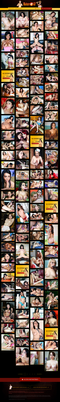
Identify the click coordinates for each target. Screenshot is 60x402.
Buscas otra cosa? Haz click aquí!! (40, 387)
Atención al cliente (17, 392)
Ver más (24, 391)
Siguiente (39, 374)
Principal (10, 391)
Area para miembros (19, 8)
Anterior (20, 374)
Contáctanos (25, 392)
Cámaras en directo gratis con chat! (19, 387)
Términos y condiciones (12, 392)
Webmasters (21, 392)
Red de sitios (12, 8)
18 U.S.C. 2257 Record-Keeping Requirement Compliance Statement (35, 392)
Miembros (12, 391)
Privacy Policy (10, 393)
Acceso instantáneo (47, 8)
